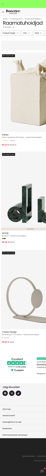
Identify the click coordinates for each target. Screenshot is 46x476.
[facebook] (5, 393)
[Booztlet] (13, 12)
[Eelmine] (3, 4)
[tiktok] (18, 393)
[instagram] (11, 393)
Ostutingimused (28, 456)
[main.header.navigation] (3, 12)
